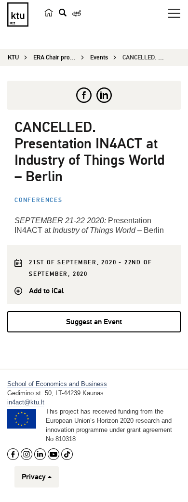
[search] (62, 12)
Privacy (34, 477)
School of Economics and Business (57, 383)
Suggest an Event (94, 322)
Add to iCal (46, 291)
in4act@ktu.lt (25, 402)
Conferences (38, 200)
